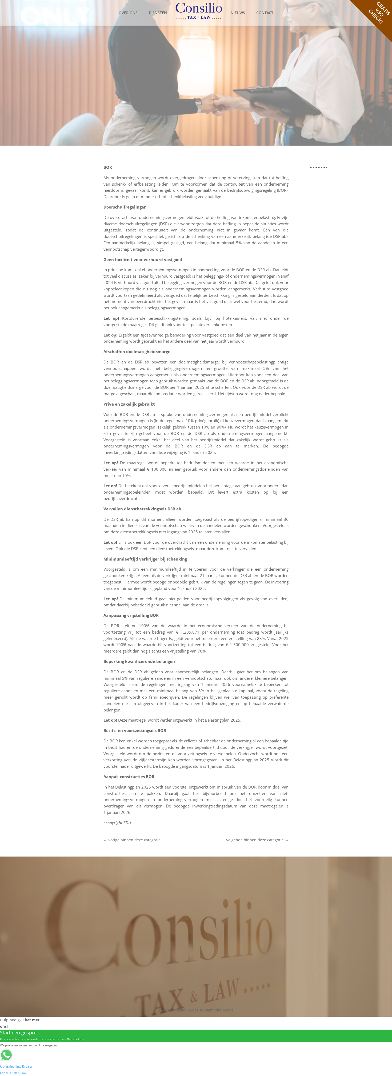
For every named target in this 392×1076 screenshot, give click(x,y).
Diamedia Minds (219, 1010)
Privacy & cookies (295, 883)
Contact (264, 12)
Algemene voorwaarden (301, 899)
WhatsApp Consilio (151, 940)
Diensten (158, 12)
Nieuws (238, 12)
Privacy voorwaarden (298, 905)
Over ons (128, 12)
